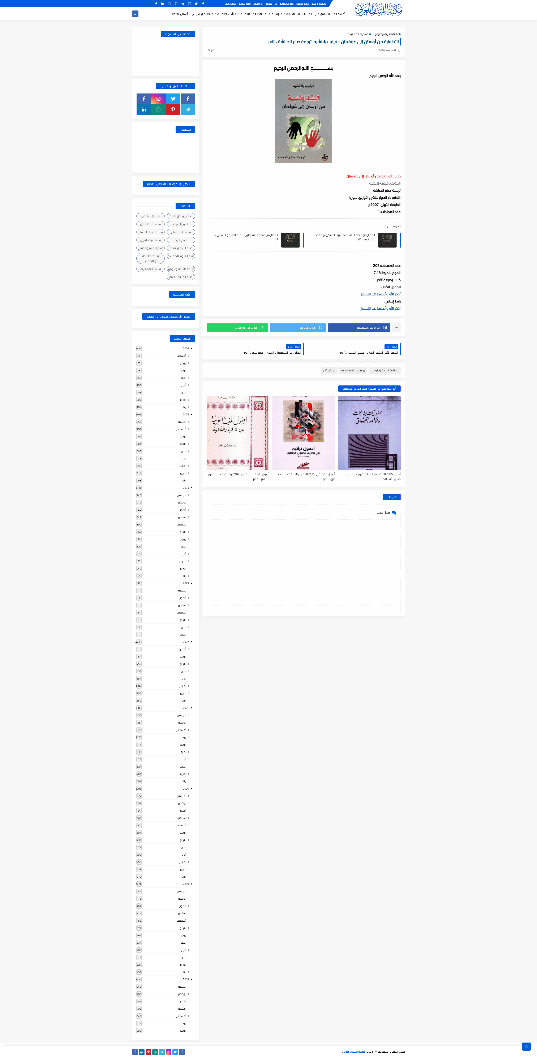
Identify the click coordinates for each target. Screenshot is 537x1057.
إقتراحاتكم (258, 3)
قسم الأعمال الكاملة (150, 232)
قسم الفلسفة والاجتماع (150, 258)
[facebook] (203, 3)
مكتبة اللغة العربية (255, 14)
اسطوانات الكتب (150, 216)
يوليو (183, 363)
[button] (359, 327)
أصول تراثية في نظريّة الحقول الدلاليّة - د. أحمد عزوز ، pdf (306, 476)
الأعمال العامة (180, 14)
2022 (186, 641)
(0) (208, 50)
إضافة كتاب (230, 3)
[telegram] (183, 3)
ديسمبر (181, 421)
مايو (183, 377)
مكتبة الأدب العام (232, 14)
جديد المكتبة (302, 3)
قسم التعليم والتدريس (150, 247)
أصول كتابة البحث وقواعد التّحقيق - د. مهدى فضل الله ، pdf (372, 476)
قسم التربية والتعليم (181, 247)
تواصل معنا (245, 3)
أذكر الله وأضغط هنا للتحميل (380, 294)
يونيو (183, 370)
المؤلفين (320, 14)
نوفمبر (182, 502)
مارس (182, 392)
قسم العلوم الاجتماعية (181, 255)
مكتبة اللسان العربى (353, 1051)
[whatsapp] (169, 3)
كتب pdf (327, 370)
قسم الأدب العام (181, 232)
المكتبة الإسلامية (279, 14)
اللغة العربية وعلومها (386, 33)
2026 (186, 348)
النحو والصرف (181, 224)
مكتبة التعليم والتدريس (205, 14)
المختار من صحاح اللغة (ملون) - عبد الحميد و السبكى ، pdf (246, 237)
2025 (186, 414)
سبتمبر (182, 517)
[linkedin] (163, 3)
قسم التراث (181, 240)
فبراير (183, 399)
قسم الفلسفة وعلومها (181, 268)
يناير (184, 407)
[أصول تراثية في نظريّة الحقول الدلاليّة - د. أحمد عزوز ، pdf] (303, 433)
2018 (186, 979)
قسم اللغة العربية (358, 33)
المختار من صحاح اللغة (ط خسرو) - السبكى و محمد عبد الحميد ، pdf (345, 237)
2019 (186, 883)
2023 (186, 583)
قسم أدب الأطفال (150, 224)
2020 (186, 788)
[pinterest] (176, 3)
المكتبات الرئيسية (302, 14)
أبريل (183, 385)
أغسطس (181, 355)
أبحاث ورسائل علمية (181, 216)
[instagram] (189, 3)
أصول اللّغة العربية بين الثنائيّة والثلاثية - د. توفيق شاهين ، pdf (238, 476)
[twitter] (196, 3)
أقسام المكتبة (336, 14)
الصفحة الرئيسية (319, 3)
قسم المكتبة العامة (181, 276)
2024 (186, 487)
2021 (186, 707)
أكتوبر (182, 509)
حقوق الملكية (287, 3)
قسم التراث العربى (150, 240)
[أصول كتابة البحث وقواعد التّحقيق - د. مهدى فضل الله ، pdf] (369, 433)
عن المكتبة (271, 3)
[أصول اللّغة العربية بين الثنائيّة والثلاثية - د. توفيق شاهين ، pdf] (238, 433)
